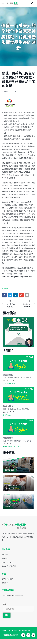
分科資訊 (7, 488)
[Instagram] (28, 635)
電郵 (5, 604)
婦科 (13, 383)
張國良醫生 (8, 375)
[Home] (14, 526)
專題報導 (7, 470)
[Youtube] (33, 635)
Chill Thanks (7, 383)
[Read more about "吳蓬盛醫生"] (18, 427)
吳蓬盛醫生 (8, 438)
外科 (12, 488)
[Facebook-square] (23, 635)
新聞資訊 (5, 288)
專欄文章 (14, 470)
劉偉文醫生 (8, 406)
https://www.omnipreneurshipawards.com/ (17, 276)
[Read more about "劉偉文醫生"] (18, 395)
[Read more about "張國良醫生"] (18, 363)
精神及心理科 (7, 446)
